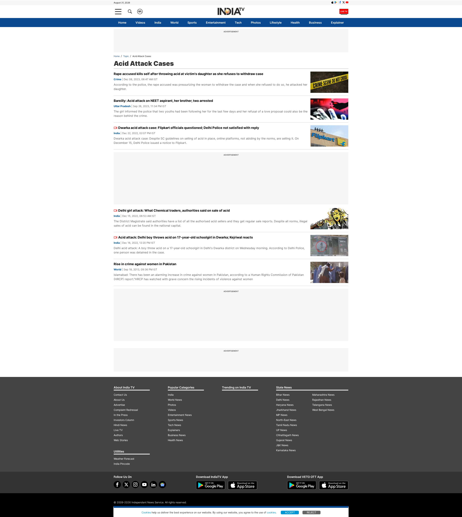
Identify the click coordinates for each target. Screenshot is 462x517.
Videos (140, 22)
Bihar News (282, 394)
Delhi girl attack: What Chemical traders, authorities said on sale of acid (174, 210)
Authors (118, 435)
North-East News (286, 419)
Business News (177, 435)
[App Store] (242, 485)
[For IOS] (333, 485)
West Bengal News (323, 409)
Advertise (119, 404)
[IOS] (332, 2)
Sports (192, 22)
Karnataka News (286, 450)
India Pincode (122, 463)
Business (315, 22)
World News (175, 399)
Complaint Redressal (126, 409)
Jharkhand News (286, 409)
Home (122, 22)
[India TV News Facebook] (340, 2)
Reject (311, 512)
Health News (175, 440)
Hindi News (120, 425)
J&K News (282, 445)
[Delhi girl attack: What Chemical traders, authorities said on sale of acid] (329, 218)
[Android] (336, 2)
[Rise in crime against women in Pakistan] (329, 272)
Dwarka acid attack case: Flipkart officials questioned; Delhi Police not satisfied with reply (188, 128)
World (174, 22)
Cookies (146, 512)
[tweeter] (126, 484)
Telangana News (322, 404)
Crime (117, 79)
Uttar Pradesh (122, 106)
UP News (281, 430)
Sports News (175, 419)
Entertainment (216, 22)
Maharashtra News (323, 394)
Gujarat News (284, 440)
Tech (238, 22)
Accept (290, 512)
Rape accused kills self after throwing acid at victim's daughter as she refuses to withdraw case (188, 74)
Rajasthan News (321, 399)
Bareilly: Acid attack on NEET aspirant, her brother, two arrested (163, 101)
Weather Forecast (124, 458)
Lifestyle (276, 22)
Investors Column (124, 419)
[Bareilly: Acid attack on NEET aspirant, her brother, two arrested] (329, 109)
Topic (126, 56)
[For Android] (301, 485)
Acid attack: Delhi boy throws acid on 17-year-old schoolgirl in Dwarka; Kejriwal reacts (185, 237)
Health (295, 22)
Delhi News (282, 399)
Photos (256, 22)
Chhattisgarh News (287, 435)
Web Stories (121, 440)
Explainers (174, 430)
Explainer (337, 22)
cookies (271, 512)
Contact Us (120, 394)
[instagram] (135, 484)
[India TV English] (231, 12)
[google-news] (162, 484)
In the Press (121, 414)
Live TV (118, 430)
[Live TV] (343, 11)
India (157, 22)
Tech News (174, 425)
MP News (281, 414)
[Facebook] (117, 484)
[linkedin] (153, 484)
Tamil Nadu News (286, 425)
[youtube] (144, 484)
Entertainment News (180, 414)
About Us (119, 399)
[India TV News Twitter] (343, 2)
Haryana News (284, 404)
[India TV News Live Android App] (210, 485)
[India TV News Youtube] (347, 2)
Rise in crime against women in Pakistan (145, 264)
